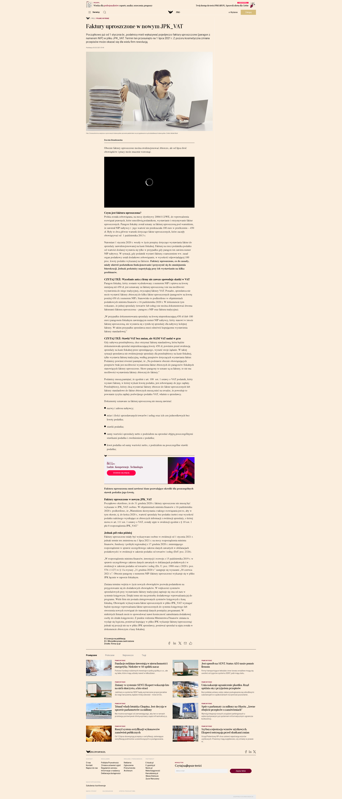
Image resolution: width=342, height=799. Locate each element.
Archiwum (128, 771)
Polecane (110, 655)
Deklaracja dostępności (111, 773)
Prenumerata (129, 768)
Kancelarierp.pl (152, 773)
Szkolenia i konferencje (96, 786)
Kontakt (89, 765)
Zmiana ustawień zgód (111, 765)
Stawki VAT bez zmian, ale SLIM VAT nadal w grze (151, 338)
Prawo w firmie (102, 18)
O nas (88, 763)
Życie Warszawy (152, 779)
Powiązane (91, 655)
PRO (178, 12)
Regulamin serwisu (109, 768)
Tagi (144, 655)
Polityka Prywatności (110, 763)
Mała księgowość (153, 771)
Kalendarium (108, 791)
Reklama (127, 763)
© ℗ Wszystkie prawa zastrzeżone (119, 641)
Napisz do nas (92, 768)
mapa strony (91, 791)
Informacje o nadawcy (110, 771)
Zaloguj (248, 12)
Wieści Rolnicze (152, 776)
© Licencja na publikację (115, 639)
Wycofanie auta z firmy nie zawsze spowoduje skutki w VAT (156, 279)
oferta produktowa (127, 791)
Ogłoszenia (128, 765)
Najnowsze (128, 655)
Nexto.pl (149, 768)
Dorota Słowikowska (113, 140)
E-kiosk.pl (149, 763)
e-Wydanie (233, 12)
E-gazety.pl (150, 765)
